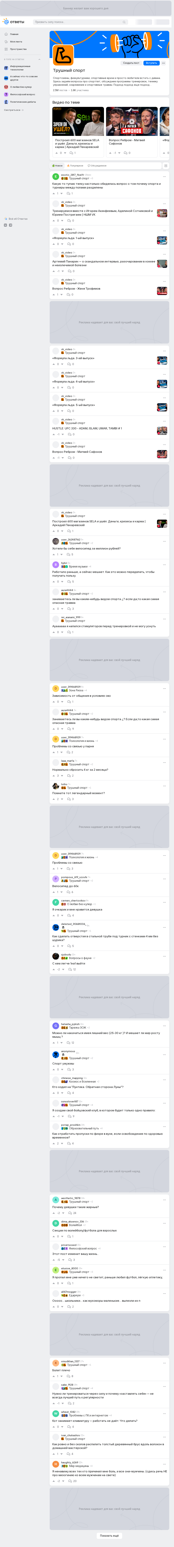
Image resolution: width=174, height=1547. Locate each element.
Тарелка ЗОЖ (77, 1027)
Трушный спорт (79, 178)
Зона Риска (76, 690)
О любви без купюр (79, 904)
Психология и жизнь (81, 741)
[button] (165, 165)
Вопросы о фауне (80, 958)
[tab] (57, 166)
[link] (78, 132)
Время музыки (78, 566)
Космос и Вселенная (82, 1081)
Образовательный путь (84, 1128)
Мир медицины (79, 1466)
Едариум (75, 1295)
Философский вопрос (83, 1248)
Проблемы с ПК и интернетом (88, 1415)
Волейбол (75, 1225)
